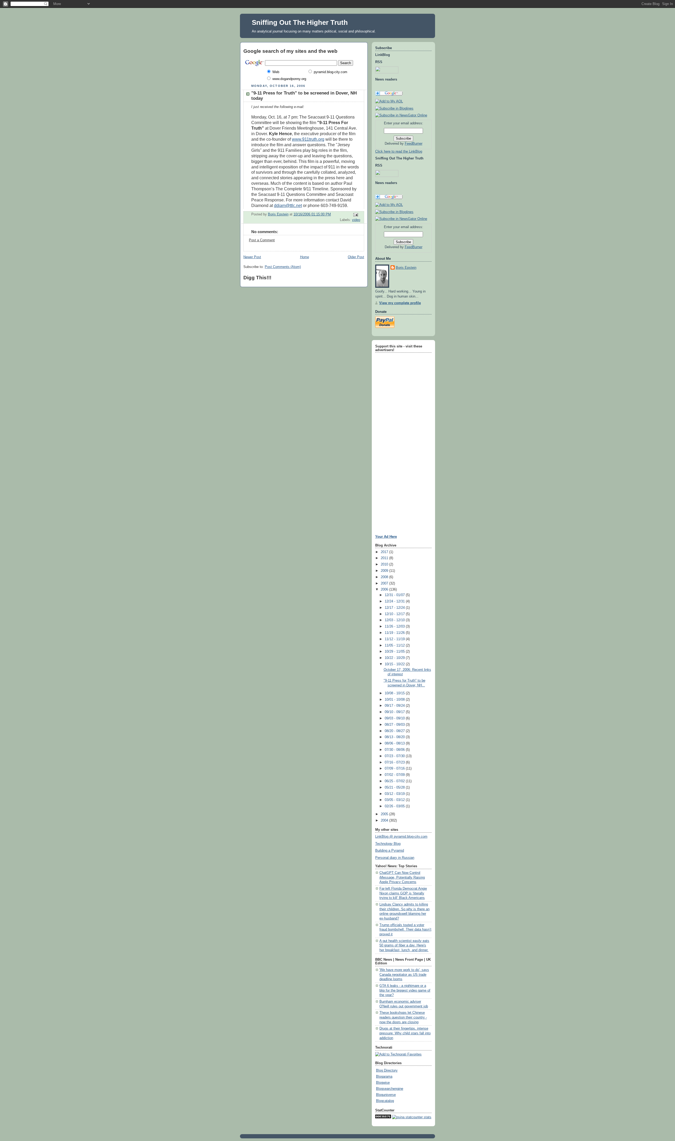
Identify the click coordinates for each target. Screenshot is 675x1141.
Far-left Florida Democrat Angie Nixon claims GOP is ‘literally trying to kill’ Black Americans (403, 893)
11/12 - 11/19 (395, 639)
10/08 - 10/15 (395, 693)
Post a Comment (262, 240)
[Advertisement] (391, 433)
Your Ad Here (386, 537)
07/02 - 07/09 (395, 775)
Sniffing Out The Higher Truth (300, 22)
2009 (385, 571)
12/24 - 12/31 (395, 601)
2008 (385, 577)
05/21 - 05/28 (395, 787)
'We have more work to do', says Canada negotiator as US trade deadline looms (404, 974)
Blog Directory (387, 1070)
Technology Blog (388, 844)
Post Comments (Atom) (283, 267)
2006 (385, 589)
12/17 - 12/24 (395, 608)
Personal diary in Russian (394, 858)
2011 (385, 558)
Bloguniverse (386, 1095)
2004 (385, 820)
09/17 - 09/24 (395, 706)
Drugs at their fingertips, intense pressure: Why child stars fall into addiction (405, 1033)
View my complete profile (400, 303)
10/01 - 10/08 (395, 699)
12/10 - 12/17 (395, 614)
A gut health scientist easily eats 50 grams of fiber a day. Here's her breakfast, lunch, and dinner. (404, 945)
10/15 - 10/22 (395, 664)
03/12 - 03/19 (395, 794)
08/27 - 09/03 (395, 725)
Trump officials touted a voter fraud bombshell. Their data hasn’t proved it (405, 929)
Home (304, 257)
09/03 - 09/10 (395, 718)
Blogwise (383, 1083)
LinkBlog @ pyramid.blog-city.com (401, 836)
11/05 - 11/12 (395, 645)
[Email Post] (355, 214)
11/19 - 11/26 (395, 633)
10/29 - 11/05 (395, 651)
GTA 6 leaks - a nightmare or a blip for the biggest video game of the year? (404, 990)
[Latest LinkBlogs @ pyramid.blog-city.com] (394, 108)
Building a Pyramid (389, 850)
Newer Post (252, 257)
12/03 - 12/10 (395, 620)
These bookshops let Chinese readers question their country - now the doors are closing (403, 1017)
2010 (385, 564)
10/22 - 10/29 (395, 658)
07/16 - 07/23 (395, 762)
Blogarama (384, 1076)
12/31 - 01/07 (395, 595)
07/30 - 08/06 (395, 750)
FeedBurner (413, 143)
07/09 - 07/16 (395, 768)
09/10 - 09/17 (395, 712)
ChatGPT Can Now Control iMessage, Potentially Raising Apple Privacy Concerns (402, 877)
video (356, 220)
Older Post (356, 257)
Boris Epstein (406, 268)
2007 (385, 583)
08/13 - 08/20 (395, 737)
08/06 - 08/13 (395, 743)
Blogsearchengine (389, 1089)
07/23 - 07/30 (395, 756)
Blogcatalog (385, 1101)
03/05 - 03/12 (395, 800)
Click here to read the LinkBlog (398, 151)
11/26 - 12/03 (395, 626)
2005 (385, 814)
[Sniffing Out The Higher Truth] (394, 212)
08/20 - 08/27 (395, 731)
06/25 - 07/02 (395, 781)
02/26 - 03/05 (395, 806)
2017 (385, 552)
